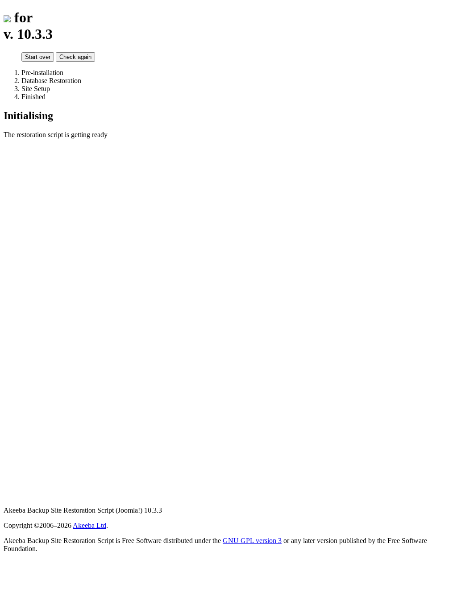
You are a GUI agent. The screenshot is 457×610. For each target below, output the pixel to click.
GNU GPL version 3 (252, 540)
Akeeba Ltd (89, 525)
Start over (37, 57)
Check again (75, 57)
